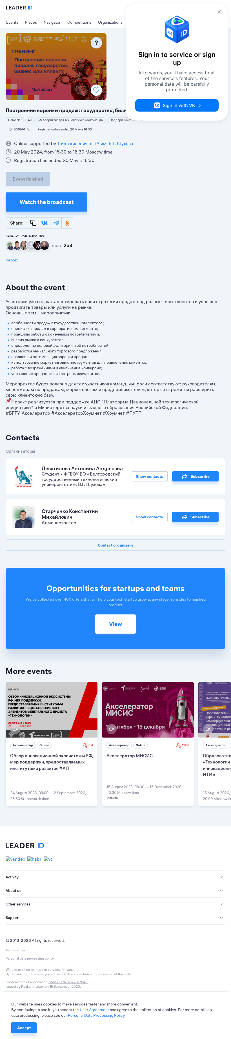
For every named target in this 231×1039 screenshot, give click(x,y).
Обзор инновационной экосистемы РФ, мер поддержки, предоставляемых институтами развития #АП (51, 762)
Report (12, 260)
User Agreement (94, 1009)
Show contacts (149, 476)
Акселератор (23, 745)
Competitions (79, 22)
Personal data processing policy (30, 958)
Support (13, 917)
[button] (115, 877)
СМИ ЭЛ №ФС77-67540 (68, 982)
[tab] (115, 877)
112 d (185, 745)
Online (44, 745)
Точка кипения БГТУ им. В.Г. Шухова (95, 143)
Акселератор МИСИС (129, 755)
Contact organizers (115, 545)
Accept (24, 1027)
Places (31, 22)
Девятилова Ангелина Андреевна (82, 468)
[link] (51, 744)
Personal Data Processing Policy (96, 1015)
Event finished (28, 179)
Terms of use (15, 950)
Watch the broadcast (46, 201)
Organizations (110, 22)
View (115, 623)
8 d (90, 745)
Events (12, 22)
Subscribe (200, 476)
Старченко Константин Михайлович (70, 514)
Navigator (52, 22)
